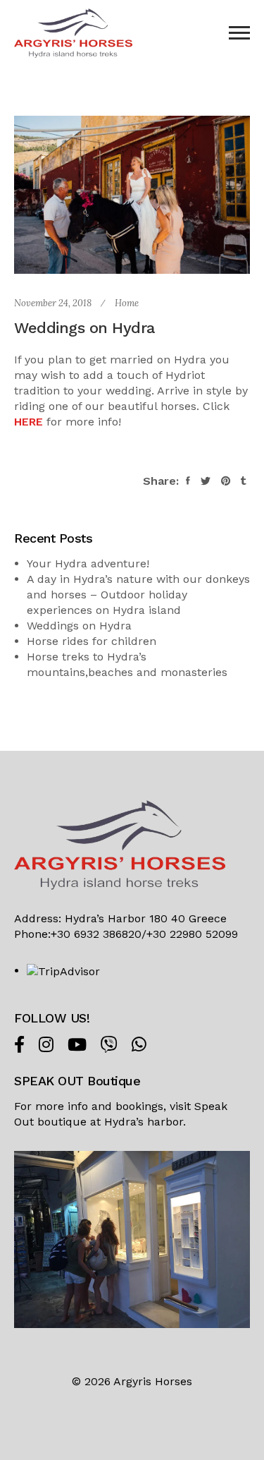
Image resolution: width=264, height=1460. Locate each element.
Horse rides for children (91, 641)
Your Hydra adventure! (88, 563)
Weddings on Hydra (79, 625)
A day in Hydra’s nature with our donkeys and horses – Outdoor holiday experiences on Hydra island (138, 594)
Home (127, 303)
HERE (28, 421)
